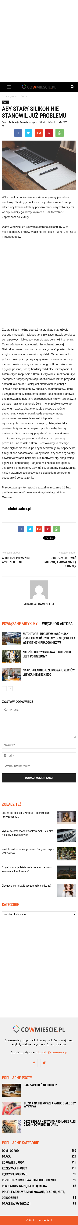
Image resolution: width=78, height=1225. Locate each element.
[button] (72, 87)
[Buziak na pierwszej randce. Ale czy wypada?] (11, 1108)
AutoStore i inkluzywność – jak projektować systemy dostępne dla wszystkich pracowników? (49, 638)
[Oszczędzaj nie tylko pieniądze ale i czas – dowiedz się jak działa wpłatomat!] (11, 1126)
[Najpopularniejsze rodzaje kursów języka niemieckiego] (11, 674)
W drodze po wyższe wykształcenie (16, 560)
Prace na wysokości (16, 1203)
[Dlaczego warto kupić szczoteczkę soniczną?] (66, 890)
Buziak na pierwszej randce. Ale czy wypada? (50, 1105)
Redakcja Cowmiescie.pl (22, 122)
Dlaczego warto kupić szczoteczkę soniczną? (26, 885)
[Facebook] (34, 1063)
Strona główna (9, 96)
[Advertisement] (39, 41)
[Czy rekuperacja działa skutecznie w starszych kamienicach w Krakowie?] (66, 872)
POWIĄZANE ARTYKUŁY (19, 623)
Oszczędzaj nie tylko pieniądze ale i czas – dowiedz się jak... (50, 1123)
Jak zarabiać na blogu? (40, 1085)
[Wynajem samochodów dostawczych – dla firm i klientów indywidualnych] (66, 835)
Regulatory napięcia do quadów (24, 1186)
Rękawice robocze (14, 1174)
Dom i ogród (10, 1151)
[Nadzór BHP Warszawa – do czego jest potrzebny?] (11, 656)
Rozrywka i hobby (14, 1168)
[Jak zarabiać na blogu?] (11, 1090)
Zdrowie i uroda (13, 1162)
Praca (5, 102)
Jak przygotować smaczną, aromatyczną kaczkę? (59, 562)
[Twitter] (44, 1063)
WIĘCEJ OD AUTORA (57, 623)
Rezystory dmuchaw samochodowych (29, 1180)
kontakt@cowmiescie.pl (52, 1052)
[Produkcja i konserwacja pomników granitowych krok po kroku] (66, 853)
